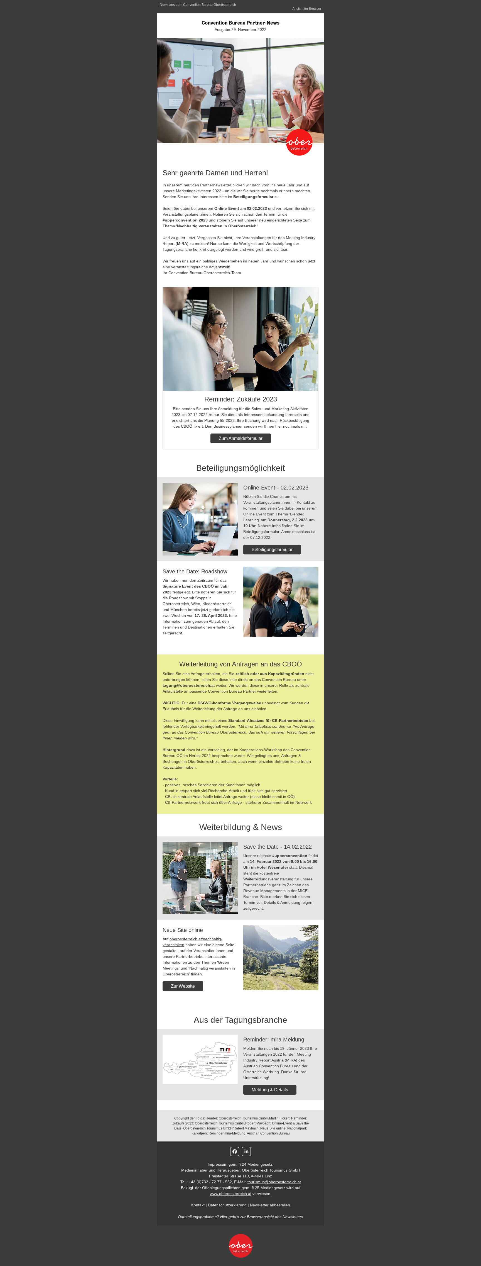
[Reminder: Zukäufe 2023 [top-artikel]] (240, 339)
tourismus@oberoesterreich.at (274, 1182)
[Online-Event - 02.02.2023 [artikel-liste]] (200, 519)
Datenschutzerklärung (227, 1205)
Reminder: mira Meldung (273, 1039)
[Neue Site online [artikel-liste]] (280, 957)
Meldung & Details (270, 1089)
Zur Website (183, 986)
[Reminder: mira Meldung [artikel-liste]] (200, 1059)
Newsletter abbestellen (270, 1205)
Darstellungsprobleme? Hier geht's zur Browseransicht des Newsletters (240, 1216)
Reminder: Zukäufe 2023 (240, 399)
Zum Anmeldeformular (240, 438)
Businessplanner (228, 426)
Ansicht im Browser (306, 9)
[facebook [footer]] (234, 1151)
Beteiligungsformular (272, 549)
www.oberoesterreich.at (230, 1193)
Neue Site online (183, 930)
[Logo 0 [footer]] (240, 1246)
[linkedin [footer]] (246, 1151)
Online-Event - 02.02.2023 (275, 488)
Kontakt (198, 1205)
